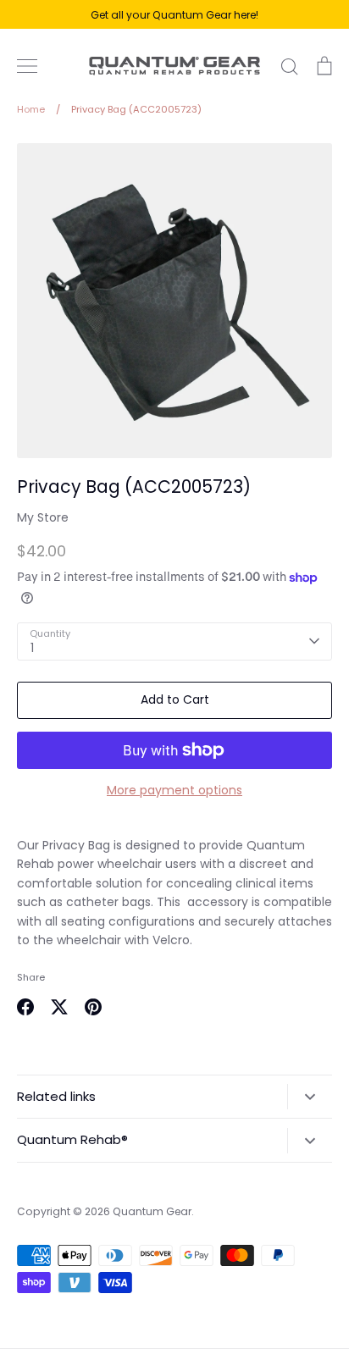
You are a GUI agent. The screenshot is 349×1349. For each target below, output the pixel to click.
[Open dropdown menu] (309, 1096)
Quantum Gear (152, 1211)
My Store (43, 517)
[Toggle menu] (27, 66)
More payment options (174, 790)
